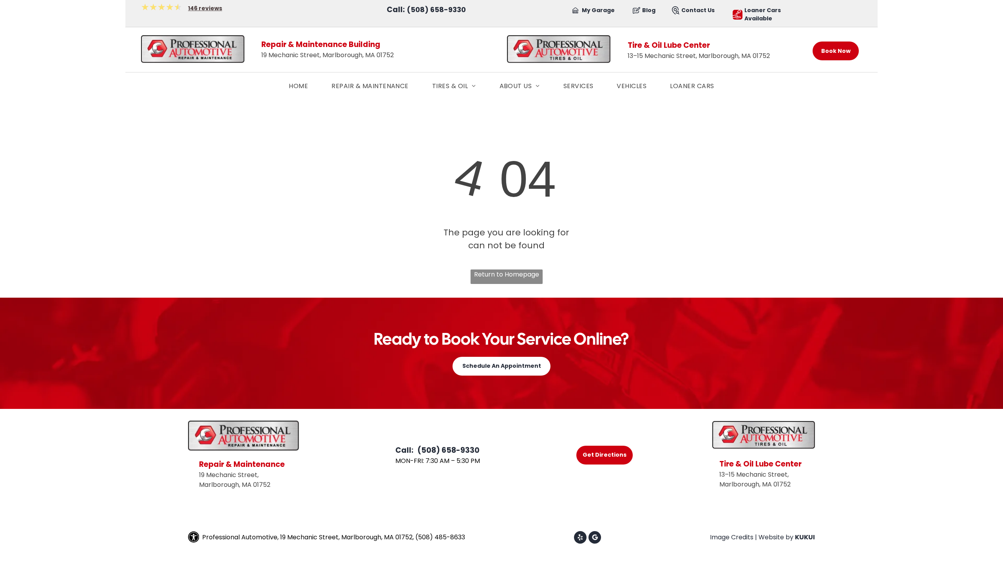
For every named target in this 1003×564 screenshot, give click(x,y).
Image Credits (731, 537)
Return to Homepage (506, 274)
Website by (776, 537)
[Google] (594, 538)
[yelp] (580, 538)
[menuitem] (298, 86)
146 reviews (205, 8)
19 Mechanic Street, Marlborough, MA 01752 (327, 55)
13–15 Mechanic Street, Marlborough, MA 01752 (699, 55)
